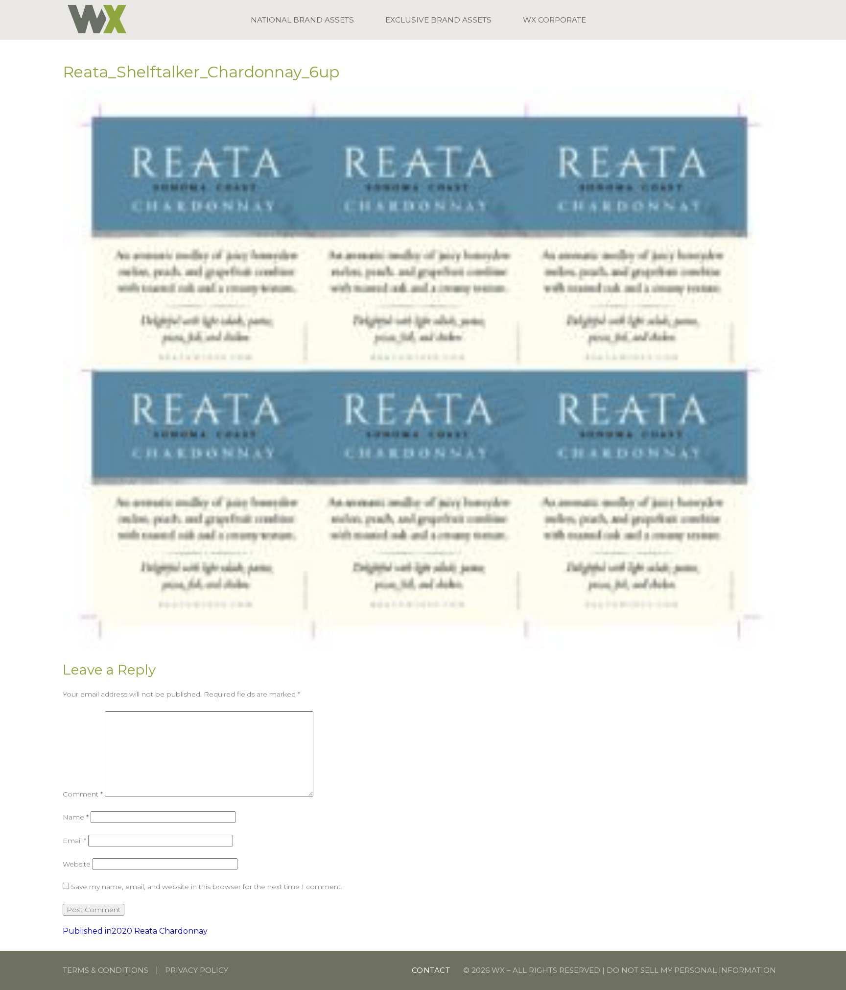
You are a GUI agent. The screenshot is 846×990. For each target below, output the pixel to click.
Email (74, 840)
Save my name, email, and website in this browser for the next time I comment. (206, 886)
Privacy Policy (196, 970)
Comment (83, 794)
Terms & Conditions (105, 970)
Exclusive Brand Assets (438, 19)
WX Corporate (554, 19)
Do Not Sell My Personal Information (691, 970)
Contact (431, 970)
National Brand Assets (302, 19)
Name (76, 817)
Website (77, 864)
